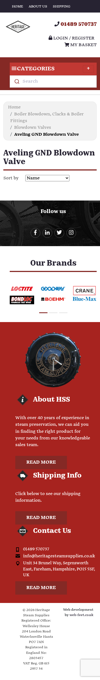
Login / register (73, 38)
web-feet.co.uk (81, 615)
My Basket (83, 45)
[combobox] (53, 81)
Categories (36, 69)
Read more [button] (41, 462)
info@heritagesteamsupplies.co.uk (59, 556)
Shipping (61, 6)
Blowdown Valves (32, 127)
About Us (38, 6)
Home (17, 6)
